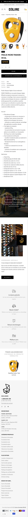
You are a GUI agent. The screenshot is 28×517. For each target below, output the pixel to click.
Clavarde (22, 1)
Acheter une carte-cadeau (9, 4)
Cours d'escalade (5, 486)
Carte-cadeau (4, 460)
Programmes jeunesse (7, 490)
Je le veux (7, 277)
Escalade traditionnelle (7, 446)
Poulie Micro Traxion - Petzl (14, 373)
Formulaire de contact (7, 403)
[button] (1, 1)
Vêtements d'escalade (7, 449)
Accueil (3, 14)
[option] (14, 29)
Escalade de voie (5, 442)
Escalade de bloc (5, 439)
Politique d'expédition (6, 470)
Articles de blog (5, 476)
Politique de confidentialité (8, 472)
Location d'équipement (7, 458)
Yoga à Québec (5, 495)
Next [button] (25, 30)
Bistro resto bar (5, 493)
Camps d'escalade (6, 488)
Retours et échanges (6, 465)
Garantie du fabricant (6, 467)
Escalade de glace (5, 444)
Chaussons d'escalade (7, 437)
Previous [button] (2, 30)
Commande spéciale (6, 463)
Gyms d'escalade (5, 483)
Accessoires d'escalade (7, 451)
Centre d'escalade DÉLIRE (20, 507)
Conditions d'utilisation (7, 474)
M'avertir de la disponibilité (13, 75)
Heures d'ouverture (6, 497)
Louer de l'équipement (20, 4)
